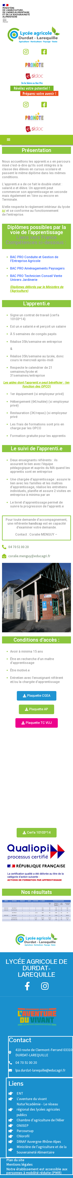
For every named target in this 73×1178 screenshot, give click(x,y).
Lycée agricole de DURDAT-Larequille (36, 968)
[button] (8, 139)
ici (3, 211)
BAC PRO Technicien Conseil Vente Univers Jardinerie (36, 278)
